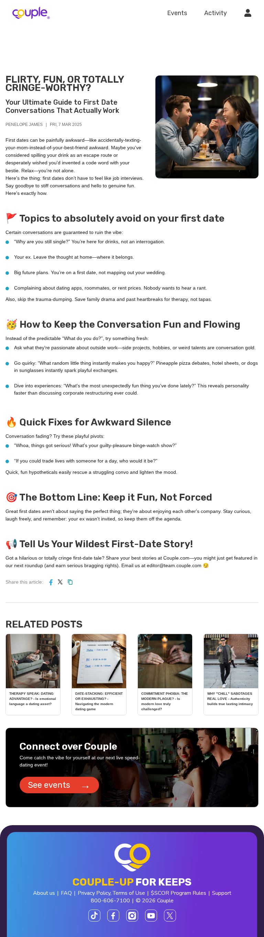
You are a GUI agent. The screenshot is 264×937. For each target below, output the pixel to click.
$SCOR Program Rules (178, 893)
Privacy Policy (94, 893)
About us (44, 893)
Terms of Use (129, 893)
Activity (215, 13)
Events (177, 13)
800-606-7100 (110, 900)
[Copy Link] (70, 582)
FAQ (66, 893)
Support (221, 893)
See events (59, 785)
